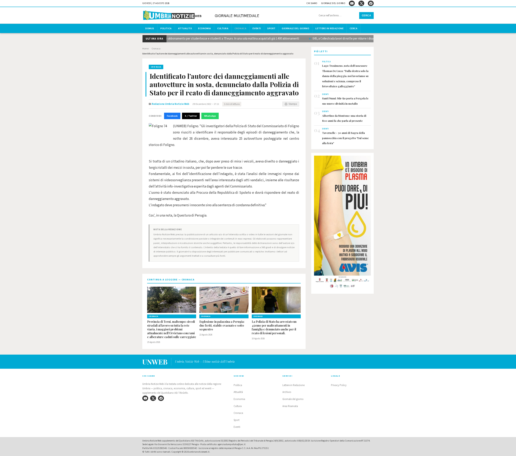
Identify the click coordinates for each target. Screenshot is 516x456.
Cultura (222, 28)
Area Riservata (290, 406)
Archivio (286, 392)
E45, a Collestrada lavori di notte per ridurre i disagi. (339, 38)
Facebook (172, 116)
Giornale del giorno (333, 3)
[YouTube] (352, 3)
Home (145, 48)
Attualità (185, 28)
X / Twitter (191, 116)
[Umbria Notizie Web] (201, 16)
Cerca (366, 15)
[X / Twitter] (361, 3)
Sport (271, 28)
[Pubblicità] (342, 223)
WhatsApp (210, 116)
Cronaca (240, 28)
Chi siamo (311, 3)
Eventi (257, 28)
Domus (149, 28)
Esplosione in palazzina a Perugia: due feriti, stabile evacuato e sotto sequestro (221, 325)
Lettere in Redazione (329, 28)
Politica (166, 28)
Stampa (292, 104)
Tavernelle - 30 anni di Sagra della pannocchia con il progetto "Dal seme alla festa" (345, 138)
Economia (204, 28)
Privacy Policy (338, 385)
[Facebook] (371, 3)
